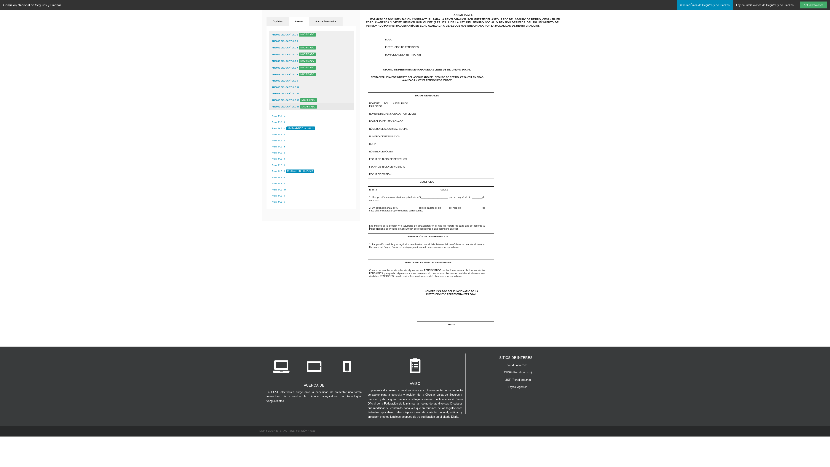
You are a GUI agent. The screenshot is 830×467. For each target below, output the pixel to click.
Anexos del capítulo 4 (293, 47)
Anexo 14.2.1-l (278, 183)
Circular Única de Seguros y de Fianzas (705, 5)
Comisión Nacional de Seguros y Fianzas (32, 5)
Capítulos (278, 21)
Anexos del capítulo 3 (285, 41)
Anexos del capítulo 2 (293, 34)
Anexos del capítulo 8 (293, 74)
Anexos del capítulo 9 (285, 80)
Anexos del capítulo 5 (293, 54)
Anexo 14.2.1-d (278, 134)
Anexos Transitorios (326, 21)
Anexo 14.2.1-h (278, 158)
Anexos (299, 21)
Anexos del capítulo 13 (293, 99)
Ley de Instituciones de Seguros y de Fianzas (765, 5)
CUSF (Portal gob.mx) (518, 372)
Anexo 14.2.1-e (278, 140)
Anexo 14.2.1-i (278, 164)
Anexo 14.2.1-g (278, 152)
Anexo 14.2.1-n (278, 195)
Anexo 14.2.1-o (278, 201)
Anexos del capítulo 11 (285, 87)
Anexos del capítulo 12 (285, 93)
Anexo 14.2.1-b (278, 121)
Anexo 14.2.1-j (292, 171)
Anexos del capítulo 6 (293, 60)
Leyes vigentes (517, 387)
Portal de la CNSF (517, 365)
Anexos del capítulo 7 (293, 67)
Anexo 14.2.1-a (278, 115)
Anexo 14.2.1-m (279, 189)
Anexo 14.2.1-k (278, 177)
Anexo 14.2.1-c (292, 128)
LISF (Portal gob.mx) (518, 379)
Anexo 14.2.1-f (278, 146)
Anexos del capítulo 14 (293, 106)
